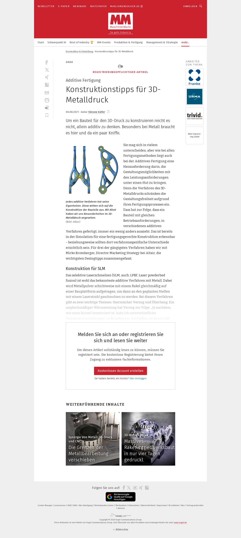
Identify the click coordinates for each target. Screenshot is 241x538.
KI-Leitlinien (174, 505)
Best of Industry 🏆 (82, 42)
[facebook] (47, 62)
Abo (183, 505)
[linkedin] (47, 85)
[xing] (47, 77)
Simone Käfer (96, 112)
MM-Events (104, 42)
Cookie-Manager (45, 505)
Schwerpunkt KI (56, 42)
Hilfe (75, 505)
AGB (70, 505)
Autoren (121, 508)
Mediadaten (121, 505)
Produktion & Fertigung (128, 42)
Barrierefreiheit (148, 505)
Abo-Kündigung (86, 505)
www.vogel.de (180, 522)
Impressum (162, 505)
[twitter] (47, 69)
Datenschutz (134, 505)
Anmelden (190, 6)
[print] (47, 100)
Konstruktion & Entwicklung (79, 51)
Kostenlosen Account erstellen (120, 371)
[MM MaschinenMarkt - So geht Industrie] (41, 42)
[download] (47, 107)
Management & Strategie (162, 42)
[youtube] (134, 488)
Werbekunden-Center (104, 505)
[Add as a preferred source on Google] (120, 496)
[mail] (47, 92)
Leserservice (60, 505)
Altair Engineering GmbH (194, 135)
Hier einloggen (138, 378)
